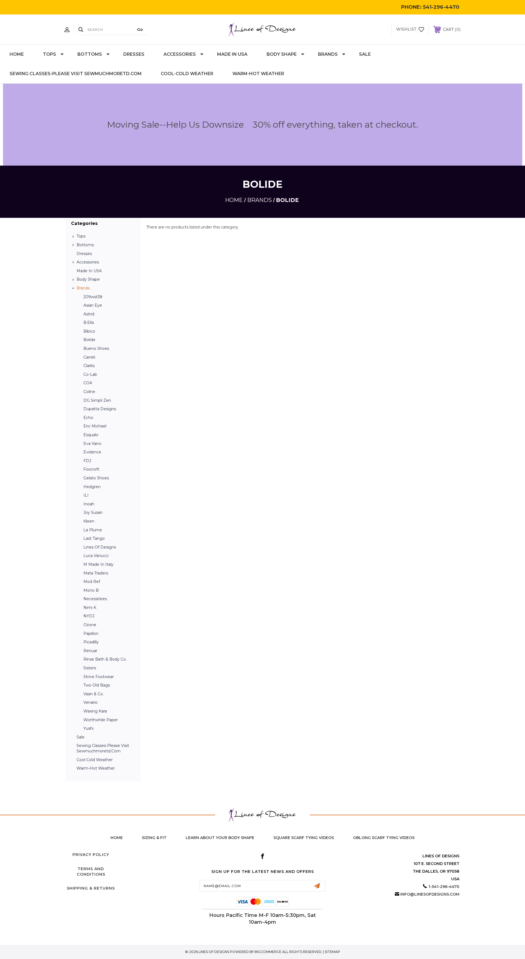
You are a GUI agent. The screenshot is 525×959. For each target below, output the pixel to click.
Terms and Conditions (91, 871)
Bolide (89, 339)
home (116, 837)
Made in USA (232, 54)
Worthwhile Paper (100, 719)
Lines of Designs (99, 547)
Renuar (90, 650)
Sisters (89, 667)
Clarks (89, 365)
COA (87, 382)
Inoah (88, 504)
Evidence (92, 452)
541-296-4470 (441, 7)
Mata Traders (95, 573)
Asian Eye (92, 305)
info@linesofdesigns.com (429, 894)
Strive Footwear (98, 676)
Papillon (90, 633)
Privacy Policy (90, 854)
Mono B (91, 590)
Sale (365, 54)
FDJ (87, 460)
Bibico (89, 331)
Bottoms (89, 54)
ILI (86, 495)
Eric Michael (94, 426)
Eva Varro (92, 443)
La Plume (92, 529)
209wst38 (93, 296)
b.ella (88, 322)
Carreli (89, 357)
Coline (89, 391)
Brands (328, 54)
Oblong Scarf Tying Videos (384, 837)
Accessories (180, 54)
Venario (90, 702)
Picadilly (91, 642)
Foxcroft (91, 469)
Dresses (133, 54)
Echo (88, 417)
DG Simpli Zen (97, 400)
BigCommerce (268, 952)
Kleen (88, 521)
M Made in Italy (98, 564)
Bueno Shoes (96, 348)
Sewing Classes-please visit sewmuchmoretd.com (76, 73)
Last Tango (94, 538)
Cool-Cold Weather (187, 73)
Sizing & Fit (154, 837)
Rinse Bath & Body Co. (105, 659)
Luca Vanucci (96, 555)
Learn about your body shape (220, 837)
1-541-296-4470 (443, 886)
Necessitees (95, 598)
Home (17, 54)
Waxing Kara (95, 711)
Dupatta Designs (99, 408)
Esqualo (90, 434)
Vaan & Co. (93, 693)
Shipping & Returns (91, 888)
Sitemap (332, 952)
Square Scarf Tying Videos (303, 837)
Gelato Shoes (96, 478)
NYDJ (88, 616)
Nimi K (89, 607)
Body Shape (282, 54)
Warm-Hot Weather (258, 73)
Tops (49, 54)
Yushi (88, 728)
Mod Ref (91, 581)
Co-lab (90, 374)
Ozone (89, 624)
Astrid (88, 314)
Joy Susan (93, 512)
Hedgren (92, 486)
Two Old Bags (96, 685)
